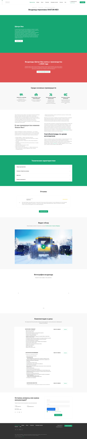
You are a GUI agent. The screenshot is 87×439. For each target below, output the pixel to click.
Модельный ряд (17, 425)
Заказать (65, 329)
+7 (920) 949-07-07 (73, 1)
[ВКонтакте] (15, 412)
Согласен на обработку (54, 411)
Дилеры (23, 425)
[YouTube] (21, 412)
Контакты (16, 426)
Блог (20, 426)
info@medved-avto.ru (30, 406)
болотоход (55, 143)
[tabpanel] (43, 201)
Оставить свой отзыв (43, 211)
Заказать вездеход (68, 425)
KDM (23, 436)
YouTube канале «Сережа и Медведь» (53, 225)
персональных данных (58, 411)
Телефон (48, 404)
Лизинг (27, 425)
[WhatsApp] (19, 412)
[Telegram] (17, 412)
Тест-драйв (82, 2)
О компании (32, 425)
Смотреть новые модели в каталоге (43, 71)
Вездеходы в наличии (39, 425)
